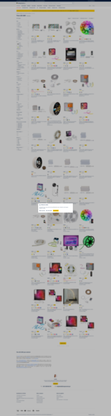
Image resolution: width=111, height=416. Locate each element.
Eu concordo (56, 210)
